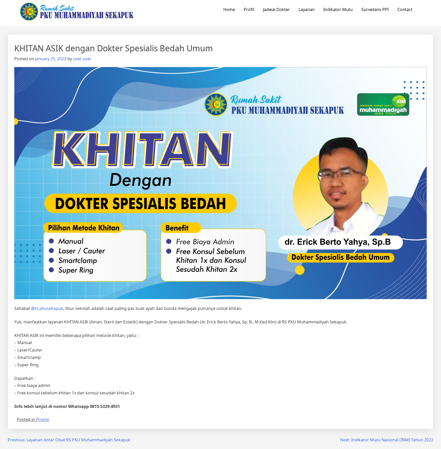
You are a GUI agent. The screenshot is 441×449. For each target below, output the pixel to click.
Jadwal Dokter (276, 9)
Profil (249, 9)
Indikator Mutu (338, 9)
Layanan (307, 9)
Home (229, 9)
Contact (404, 9)
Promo (42, 419)
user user (82, 59)
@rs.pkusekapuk (47, 308)
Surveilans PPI (375, 9)
